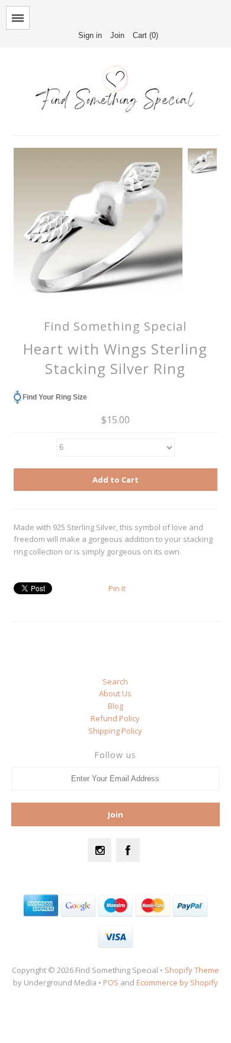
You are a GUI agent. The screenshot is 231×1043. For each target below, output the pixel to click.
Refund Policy (115, 718)
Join (117, 35)
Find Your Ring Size (55, 397)
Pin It (117, 588)
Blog (115, 705)
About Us (115, 693)
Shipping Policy (115, 730)
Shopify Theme (192, 970)
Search (115, 681)
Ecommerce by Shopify (177, 982)
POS (110, 982)
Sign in (90, 35)
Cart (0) (145, 35)
